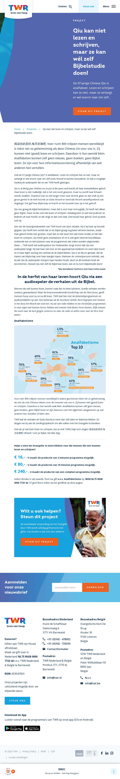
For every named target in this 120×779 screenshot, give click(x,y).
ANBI (43, 751)
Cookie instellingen (18, 757)
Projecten (32, 129)
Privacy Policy (29, 751)
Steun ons (88, 6)
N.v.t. (88, 678)
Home (17, 129)
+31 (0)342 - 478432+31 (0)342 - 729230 (58, 641)
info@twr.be (92, 683)
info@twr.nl (54, 677)
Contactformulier (57, 649)
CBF (53, 751)
